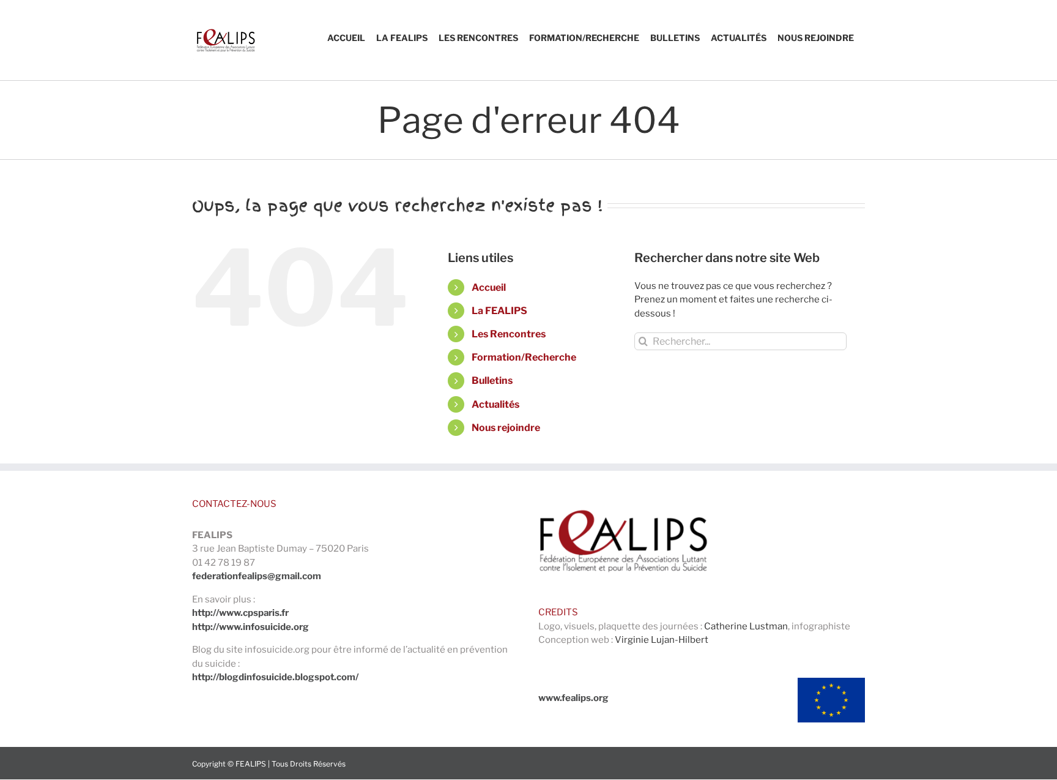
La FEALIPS (499, 311)
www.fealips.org (573, 697)
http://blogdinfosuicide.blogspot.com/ (275, 677)
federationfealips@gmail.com (256, 576)
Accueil (489, 287)
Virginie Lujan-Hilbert (661, 639)
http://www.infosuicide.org (250, 626)
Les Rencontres (509, 334)
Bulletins (492, 380)
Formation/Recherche (524, 357)
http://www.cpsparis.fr (240, 612)
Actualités (495, 404)
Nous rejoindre (506, 427)
